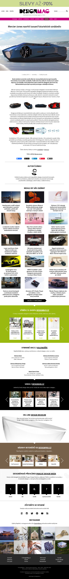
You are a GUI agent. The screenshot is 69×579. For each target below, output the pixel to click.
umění (55, 19)
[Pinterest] (37, 513)
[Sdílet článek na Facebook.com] (19, 158)
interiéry (12, 11)
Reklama (9, 559)
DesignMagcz (38, 523)
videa (7, 11)
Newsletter (43, 561)
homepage (14, 19)
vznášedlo (40, 150)
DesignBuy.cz (42, 310)
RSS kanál (43, 558)
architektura (26, 19)
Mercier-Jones (38, 154)
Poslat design (59, 559)
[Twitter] (32, 513)
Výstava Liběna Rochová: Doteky (51, 363)
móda (42, 19)
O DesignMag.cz (26, 558)
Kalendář (42, 559)
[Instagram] (26, 513)
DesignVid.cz (38, 384)
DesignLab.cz (37, 576)
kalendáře (42, 347)
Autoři (26, 559)
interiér (32, 19)
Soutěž (59, 558)
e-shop (2, 11)
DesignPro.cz (44, 447)
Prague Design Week (46, 473)
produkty (37, 19)
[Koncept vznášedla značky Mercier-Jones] (34, 50)
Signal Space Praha (34, 371)
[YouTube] (42, 513)
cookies (47, 572)
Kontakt (9, 558)
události (20, 19)
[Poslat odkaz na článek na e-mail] (50, 158)
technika (47, 19)
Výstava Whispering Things (17, 363)
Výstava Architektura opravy (51, 356)
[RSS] (47, 513)
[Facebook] (21, 513)
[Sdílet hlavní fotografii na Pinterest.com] (42, 158)
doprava (46, 150)
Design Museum (38, 414)
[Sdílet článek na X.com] (27, 158)
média (51, 19)
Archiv (26, 561)
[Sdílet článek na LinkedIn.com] (34, 158)
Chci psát (9, 561)
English (59, 561)
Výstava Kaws (18, 356)
